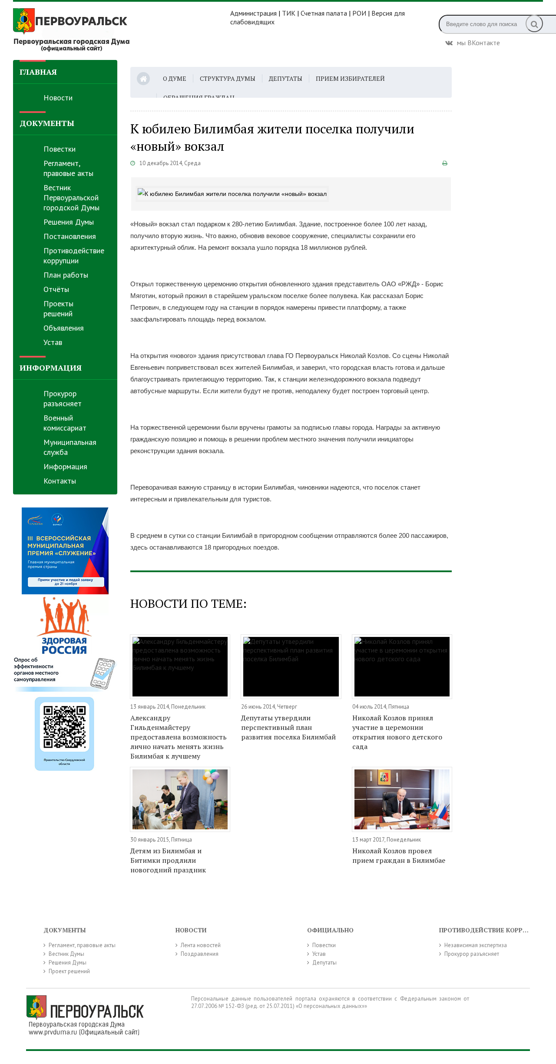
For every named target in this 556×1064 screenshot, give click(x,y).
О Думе (174, 78)
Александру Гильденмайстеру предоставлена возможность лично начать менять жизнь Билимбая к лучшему (178, 737)
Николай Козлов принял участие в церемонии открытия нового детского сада (397, 732)
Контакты (59, 481)
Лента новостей (201, 945)
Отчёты (56, 289)
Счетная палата (324, 13)
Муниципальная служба (69, 447)
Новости (58, 98)
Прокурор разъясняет (62, 398)
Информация (65, 466)
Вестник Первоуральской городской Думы (71, 197)
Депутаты (285, 78)
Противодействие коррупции (73, 255)
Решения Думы (68, 222)
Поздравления (199, 954)
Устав (52, 342)
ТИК (288, 13)
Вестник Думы (66, 954)
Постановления (69, 236)
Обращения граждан (199, 97)
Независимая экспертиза (475, 945)
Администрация (253, 13)
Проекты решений (58, 308)
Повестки (59, 149)
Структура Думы (227, 78)
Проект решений (69, 971)
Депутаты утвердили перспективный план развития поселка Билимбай (288, 727)
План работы (65, 275)
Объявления (63, 328)
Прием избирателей (350, 78)
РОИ (359, 13)
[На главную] (121, 30)
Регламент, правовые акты (68, 168)
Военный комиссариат (64, 423)
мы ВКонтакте (478, 41)
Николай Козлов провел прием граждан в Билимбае (398, 855)
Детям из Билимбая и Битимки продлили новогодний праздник (168, 860)
